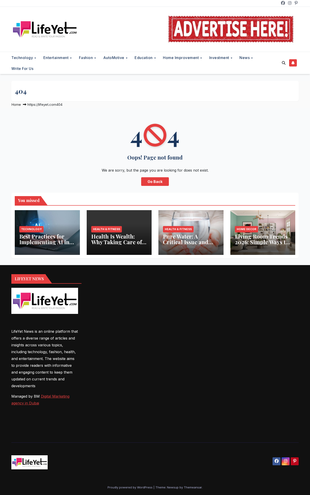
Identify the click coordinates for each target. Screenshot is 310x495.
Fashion (86, 57)
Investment (219, 57)
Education (144, 57)
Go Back (155, 181)
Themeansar (193, 487)
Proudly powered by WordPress (130, 487)
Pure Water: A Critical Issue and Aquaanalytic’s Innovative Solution (188, 245)
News (245, 57)
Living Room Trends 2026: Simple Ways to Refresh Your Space (262, 242)
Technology (22, 57)
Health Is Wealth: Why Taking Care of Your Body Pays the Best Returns (116, 245)
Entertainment (56, 57)
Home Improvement (181, 57)
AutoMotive (114, 57)
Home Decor (246, 229)
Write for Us (22, 68)
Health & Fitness (106, 229)
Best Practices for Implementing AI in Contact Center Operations (44, 245)
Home (16, 104)
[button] (283, 63)
